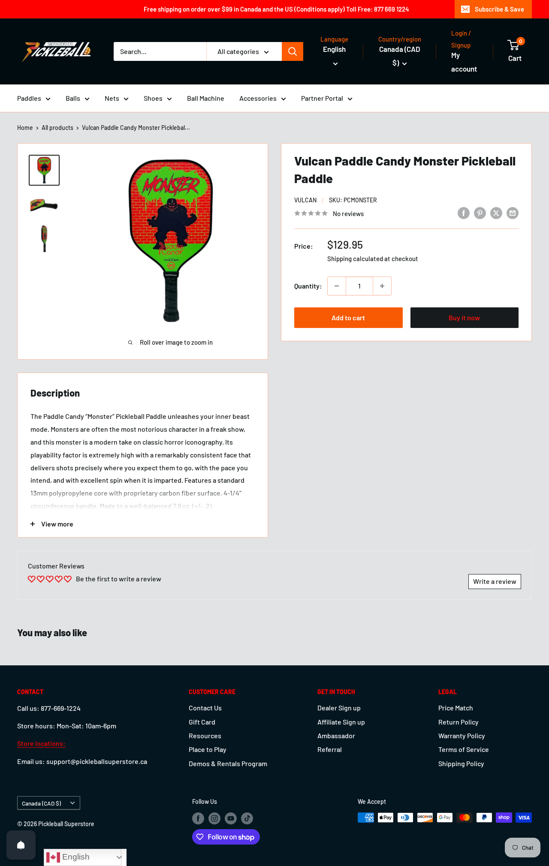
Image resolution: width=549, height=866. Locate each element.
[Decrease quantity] (337, 286)
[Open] (21, 845)
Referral (329, 749)
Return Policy (458, 722)
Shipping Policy (461, 763)
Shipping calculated (355, 258)
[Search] (292, 51)
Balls (73, 98)
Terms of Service (463, 749)
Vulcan (305, 200)
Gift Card (202, 722)
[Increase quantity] (382, 286)
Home (25, 127)
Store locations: (41, 743)
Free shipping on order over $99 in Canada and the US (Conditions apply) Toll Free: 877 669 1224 (276, 9)
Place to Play (207, 749)
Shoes (153, 98)
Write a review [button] (494, 581)
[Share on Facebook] (464, 212)
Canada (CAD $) (41, 803)
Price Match (455, 708)
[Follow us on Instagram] (214, 818)
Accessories (258, 98)
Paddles (29, 98)
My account (464, 62)
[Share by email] (513, 212)
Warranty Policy (461, 735)
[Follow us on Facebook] (198, 818)
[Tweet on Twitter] (496, 212)
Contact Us (205, 708)
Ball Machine (205, 98)
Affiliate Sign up (341, 722)
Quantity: (308, 286)
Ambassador (336, 735)
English (75, 856)
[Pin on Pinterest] (480, 212)
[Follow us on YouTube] (231, 818)
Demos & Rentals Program (228, 763)
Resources (205, 735)
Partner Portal (322, 98)
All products (57, 127)
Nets (112, 98)
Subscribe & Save (499, 9)
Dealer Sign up (339, 708)
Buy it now (464, 317)
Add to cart (348, 317)
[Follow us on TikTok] (247, 818)
